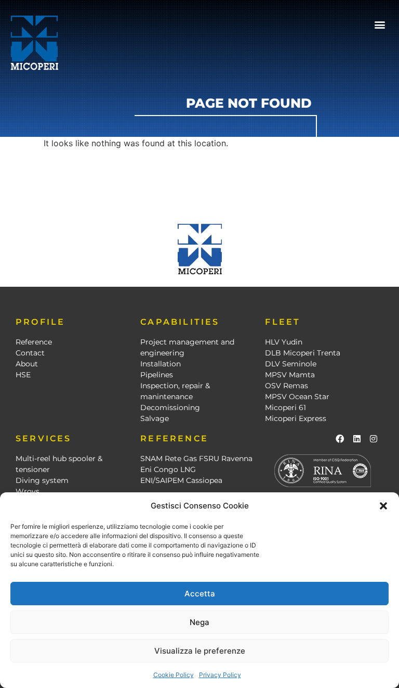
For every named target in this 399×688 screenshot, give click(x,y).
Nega (199, 622)
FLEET (282, 322)
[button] (383, 506)
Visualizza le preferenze (199, 651)
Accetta (199, 593)
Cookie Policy (173, 675)
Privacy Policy (220, 675)
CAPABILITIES (179, 322)
